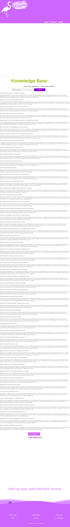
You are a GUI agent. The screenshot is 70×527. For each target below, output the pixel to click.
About (36, 517)
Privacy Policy (36, 518)
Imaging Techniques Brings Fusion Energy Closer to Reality (13, 282)
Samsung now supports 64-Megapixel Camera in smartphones (13, 269)
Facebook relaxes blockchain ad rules (8, 167)
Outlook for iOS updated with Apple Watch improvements (12, 337)
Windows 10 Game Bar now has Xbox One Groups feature (12, 221)
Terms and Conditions (59, 518)
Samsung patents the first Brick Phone (8, 323)
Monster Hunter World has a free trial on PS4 (9, 235)
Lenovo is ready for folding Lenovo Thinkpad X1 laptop (12, 398)
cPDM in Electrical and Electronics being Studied (10, 310)
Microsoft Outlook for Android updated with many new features (14, 127)
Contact (12, 518)
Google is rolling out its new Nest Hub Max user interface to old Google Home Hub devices (19, 120)
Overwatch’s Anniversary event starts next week (10, 160)
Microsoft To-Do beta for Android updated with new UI (12, 99)
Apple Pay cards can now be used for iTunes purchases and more (14, 350)
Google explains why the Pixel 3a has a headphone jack (12, 377)
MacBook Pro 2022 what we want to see (9, 344)
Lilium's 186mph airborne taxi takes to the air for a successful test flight (16, 188)
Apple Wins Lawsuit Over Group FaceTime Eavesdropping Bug (13, 357)
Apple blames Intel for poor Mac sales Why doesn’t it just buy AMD (14, 371)
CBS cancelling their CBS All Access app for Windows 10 (12, 140)
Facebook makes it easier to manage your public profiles (12, 364)
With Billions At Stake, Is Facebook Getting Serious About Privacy (14, 289)
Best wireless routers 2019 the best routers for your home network (15, 201)
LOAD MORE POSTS (34, 433)
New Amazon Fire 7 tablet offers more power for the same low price (15, 174)
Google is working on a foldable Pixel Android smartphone (12, 330)
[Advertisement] (5, 55)
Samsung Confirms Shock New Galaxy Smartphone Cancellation (14, 262)
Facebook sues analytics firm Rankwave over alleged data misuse (14, 276)
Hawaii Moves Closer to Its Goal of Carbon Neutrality (11, 296)
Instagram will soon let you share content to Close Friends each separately (16, 133)
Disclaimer (59, 517)
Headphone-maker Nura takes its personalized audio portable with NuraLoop (16, 208)
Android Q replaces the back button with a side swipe (11, 255)
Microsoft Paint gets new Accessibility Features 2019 (12, 181)
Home (12, 517)
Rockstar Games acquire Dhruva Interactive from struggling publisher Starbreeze (18, 228)
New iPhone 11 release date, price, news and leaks (11, 194)
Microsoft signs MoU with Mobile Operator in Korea (11, 425)
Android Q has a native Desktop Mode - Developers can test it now (14, 303)
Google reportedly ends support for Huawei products (11, 147)
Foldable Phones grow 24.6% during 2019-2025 (10, 384)
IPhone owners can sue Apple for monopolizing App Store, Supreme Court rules (17, 405)
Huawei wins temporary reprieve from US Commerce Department (14, 106)
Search (40, 89)
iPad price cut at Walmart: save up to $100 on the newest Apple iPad (15, 215)
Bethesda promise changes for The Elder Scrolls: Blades (12, 93)
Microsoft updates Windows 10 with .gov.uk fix (10, 154)
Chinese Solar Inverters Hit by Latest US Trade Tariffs (12, 113)
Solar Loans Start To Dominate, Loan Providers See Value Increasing (15, 249)
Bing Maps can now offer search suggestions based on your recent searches (17, 418)
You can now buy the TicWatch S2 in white (9, 391)
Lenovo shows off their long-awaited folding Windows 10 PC (13, 411)
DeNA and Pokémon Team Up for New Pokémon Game (12, 242)
